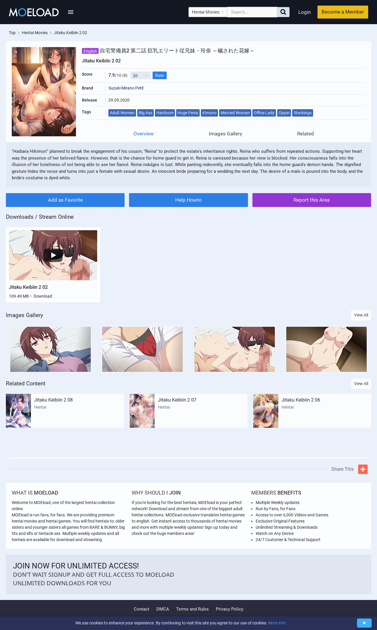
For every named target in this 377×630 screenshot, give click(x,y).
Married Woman (235, 112)
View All (361, 315)
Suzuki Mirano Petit (126, 88)
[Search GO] (283, 12)
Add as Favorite (65, 200)
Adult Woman (122, 112)
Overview (143, 133)
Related (305, 133)
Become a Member (343, 12)
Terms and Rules (192, 609)
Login (304, 12)
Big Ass (145, 112)
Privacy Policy (229, 609)
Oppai (284, 112)
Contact (141, 609)
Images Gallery (225, 133)
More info (277, 623)
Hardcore (164, 112)
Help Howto (188, 200)
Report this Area (312, 200)
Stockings (303, 112)
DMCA (162, 609)
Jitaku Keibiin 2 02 (28, 287)
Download (43, 296)
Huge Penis (188, 112)
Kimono (209, 112)
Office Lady (264, 112)
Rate (159, 75)
